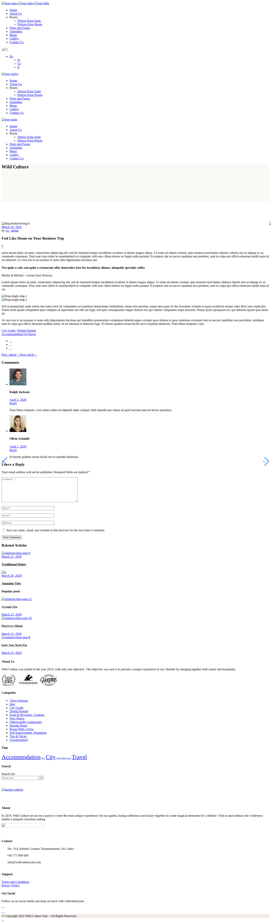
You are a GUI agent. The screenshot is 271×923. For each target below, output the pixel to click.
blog (12, 704)
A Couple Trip (9, 606)
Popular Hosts (18, 725)
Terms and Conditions (15, 882)
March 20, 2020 (12, 227)
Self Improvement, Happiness (28, 732)
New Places (17, 718)
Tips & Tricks (18, 736)
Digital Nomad (26, 330)
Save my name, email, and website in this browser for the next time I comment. (55, 530)
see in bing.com (64, 758)
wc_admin (12, 230)
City (25, 334)
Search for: (8, 774)
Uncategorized (19, 740)
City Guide (8, 330)
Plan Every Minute (12, 625)
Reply (13, 403)
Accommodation (12, 334)
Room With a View (22, 729)
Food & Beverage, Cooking (27, 715)
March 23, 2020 (12, 556)
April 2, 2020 (18, 399)
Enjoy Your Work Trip (14, 645)
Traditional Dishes (14, 564)
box (43, 758)
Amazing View (11, 583)
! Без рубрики (19, 700)
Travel (32, 334)
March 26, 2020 (12, 575)
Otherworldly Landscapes (26, 722)
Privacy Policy (11, 885)
